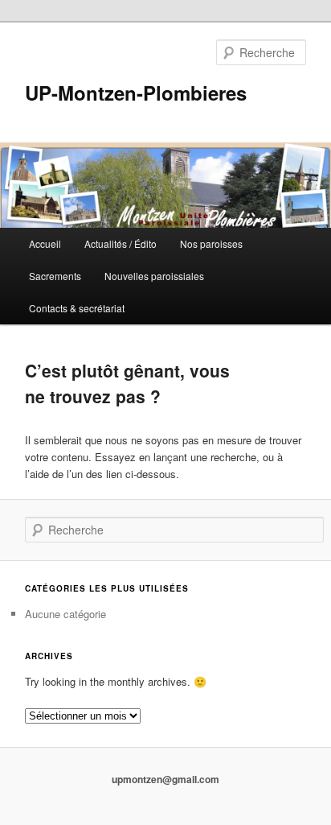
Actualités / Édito (120, 243)
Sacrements (55, 276)
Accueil (45, 243)
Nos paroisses (211, 243)
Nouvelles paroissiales (154, 276)
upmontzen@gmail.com (165, 779)
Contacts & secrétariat (77, 308)
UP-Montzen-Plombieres (136, 92)
